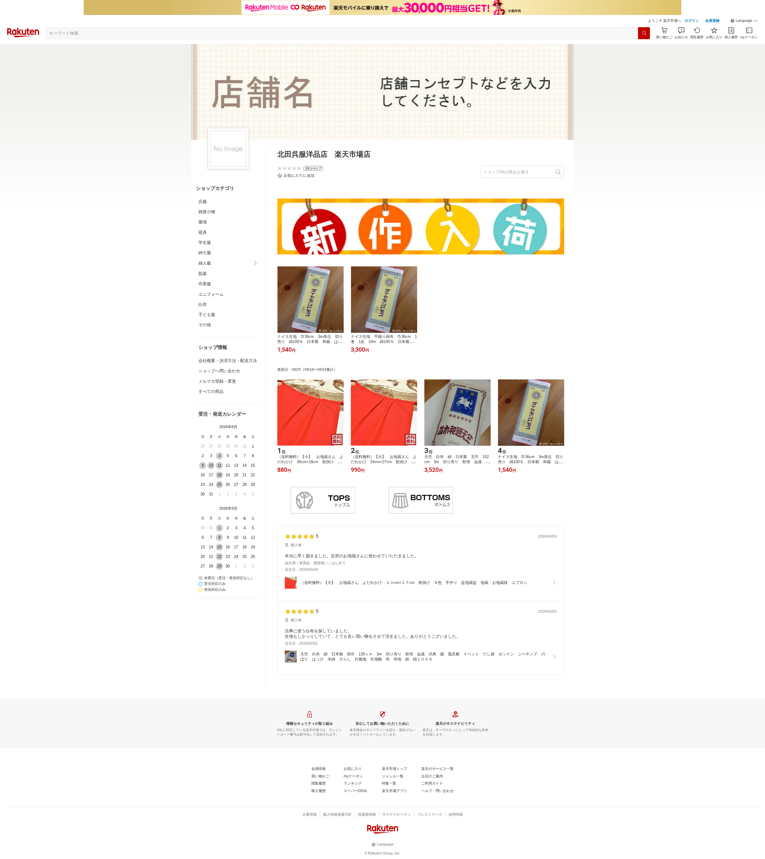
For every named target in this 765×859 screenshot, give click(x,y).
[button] (744, 21)
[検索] (644, 33)
